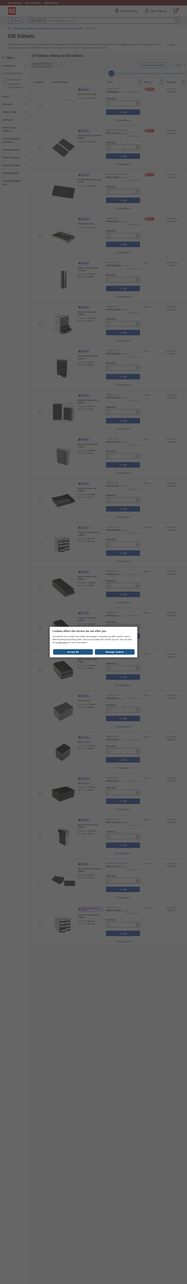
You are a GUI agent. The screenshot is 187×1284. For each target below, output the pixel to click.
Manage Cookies (115, 651)
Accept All (73, 651)
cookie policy (61, 642)
